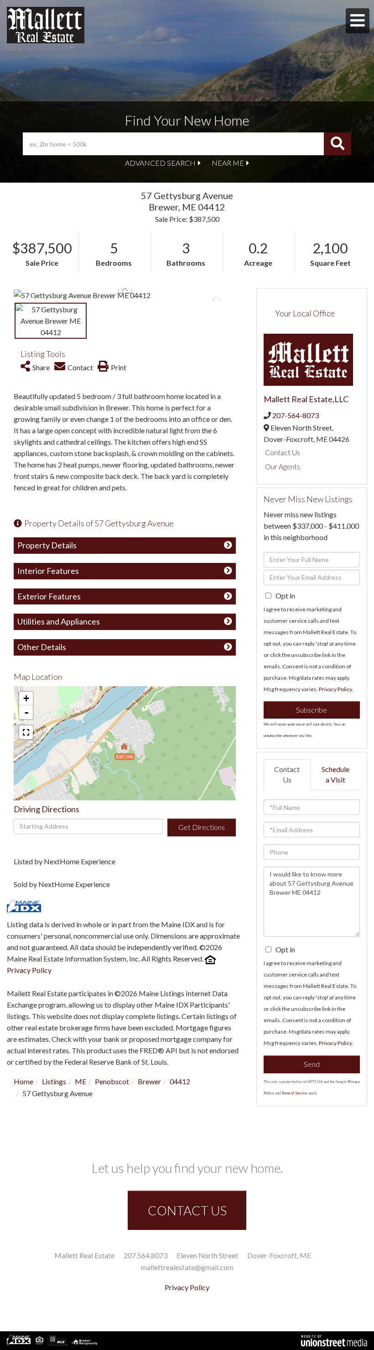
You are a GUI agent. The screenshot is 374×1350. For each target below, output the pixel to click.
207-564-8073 (295, 415)
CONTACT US (187, 1210)
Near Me (228, 162)
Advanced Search (160, 162)
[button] (337, 143)
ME (80, 1081)
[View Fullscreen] (26, 732)
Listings (54, 1081)
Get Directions (201, 827)
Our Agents (282, 466)
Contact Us (282, 452)
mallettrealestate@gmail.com (187, 1267)
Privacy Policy (29, 970)
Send (312, 1064)
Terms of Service (294, 1093)
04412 (180, 1081)
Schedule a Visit (335, 774)
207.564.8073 (145, 1255)
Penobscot (112, 1081)
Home (23, 1081)
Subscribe (311, 709)
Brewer (149, 1081)
